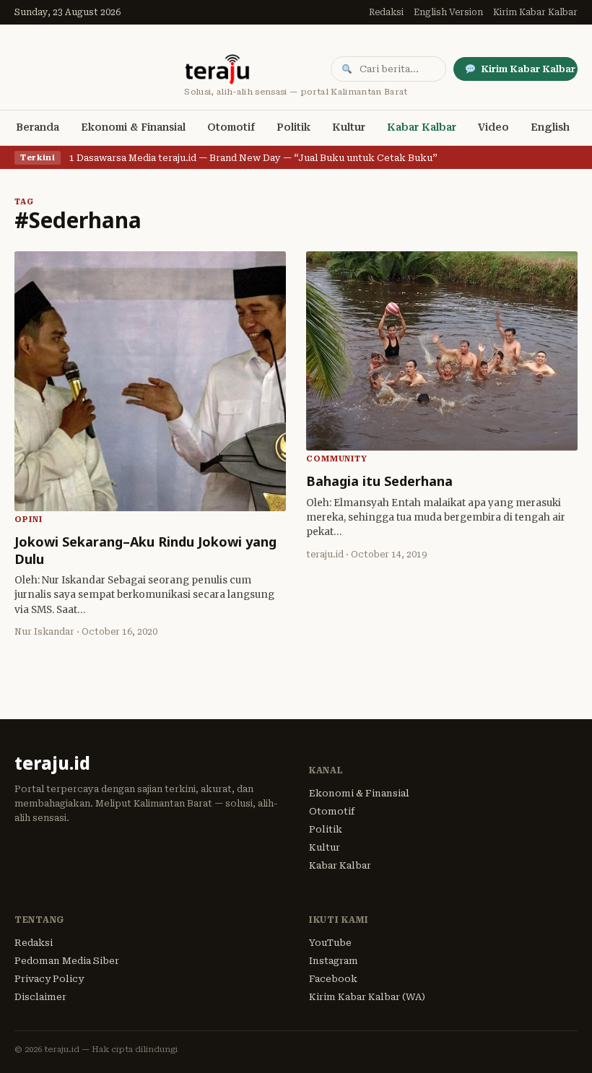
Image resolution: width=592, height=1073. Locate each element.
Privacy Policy (49, 978)
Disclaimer (40, 996)
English (550, 127)
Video (493, 127)
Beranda (37, 127)
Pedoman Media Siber (66, 960)
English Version (448, 12)
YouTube (330, 942)
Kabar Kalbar (421, 127)
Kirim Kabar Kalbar (535, 12)
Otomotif (231, 127)
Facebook (333, 978)
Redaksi (386, 12)
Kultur (348, 127)
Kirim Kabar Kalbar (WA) (367, 996)
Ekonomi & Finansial (133, 127)
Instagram (333, 960)
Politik (293, 127)
